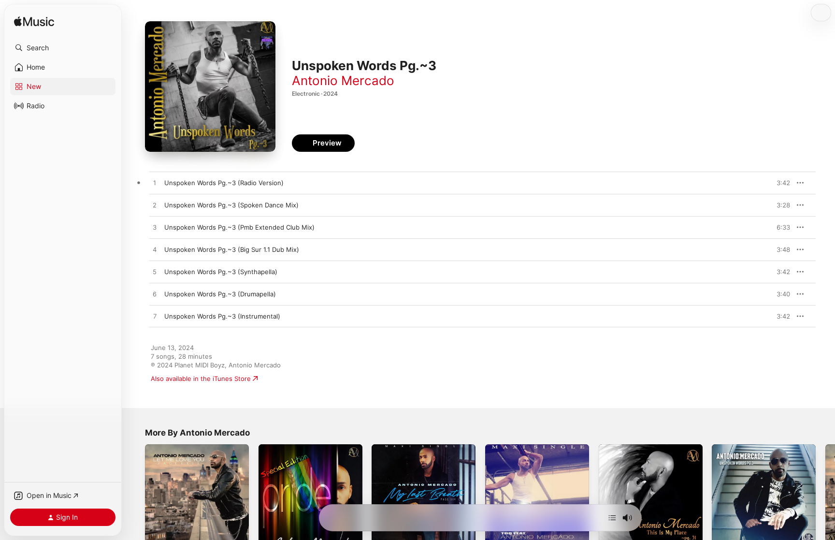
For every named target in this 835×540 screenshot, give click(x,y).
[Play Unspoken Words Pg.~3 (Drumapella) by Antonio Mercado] (154, 294)
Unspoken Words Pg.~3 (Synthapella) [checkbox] (220, 272)
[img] (34, 22)
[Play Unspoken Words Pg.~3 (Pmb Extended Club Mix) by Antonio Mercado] (154, 227)
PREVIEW (779, 183)
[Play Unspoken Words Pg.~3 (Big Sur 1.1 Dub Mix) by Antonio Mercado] (154, 250)
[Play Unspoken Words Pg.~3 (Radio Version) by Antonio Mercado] (154, 183)
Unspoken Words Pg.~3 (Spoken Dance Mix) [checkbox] (231, 205)
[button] (63, 48)
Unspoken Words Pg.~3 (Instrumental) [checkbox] (222, 316)
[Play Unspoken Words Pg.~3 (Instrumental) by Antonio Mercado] (154, 316)
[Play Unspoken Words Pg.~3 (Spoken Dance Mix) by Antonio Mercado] (154, 205)
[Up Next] (612, 518)
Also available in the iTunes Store (201, 378)
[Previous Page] (135, 496)
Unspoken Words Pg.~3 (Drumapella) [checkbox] (220, 294)
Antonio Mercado (343, 80)
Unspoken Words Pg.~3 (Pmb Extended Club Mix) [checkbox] (239, 227)
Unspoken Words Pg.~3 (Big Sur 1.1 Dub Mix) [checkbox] (231, 249)
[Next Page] (825, 496)
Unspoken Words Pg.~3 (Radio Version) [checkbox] (224, 183)
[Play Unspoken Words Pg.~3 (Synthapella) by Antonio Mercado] (154, 272)
